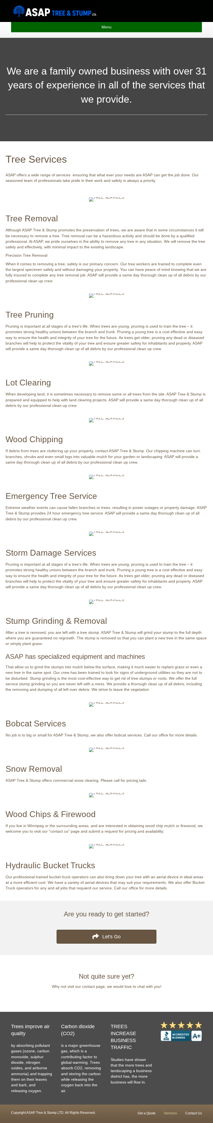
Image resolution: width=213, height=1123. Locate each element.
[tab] (106, 248)
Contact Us (193, 1113)
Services (170, 1113)
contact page (93, 986)
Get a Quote (147, 1113)
